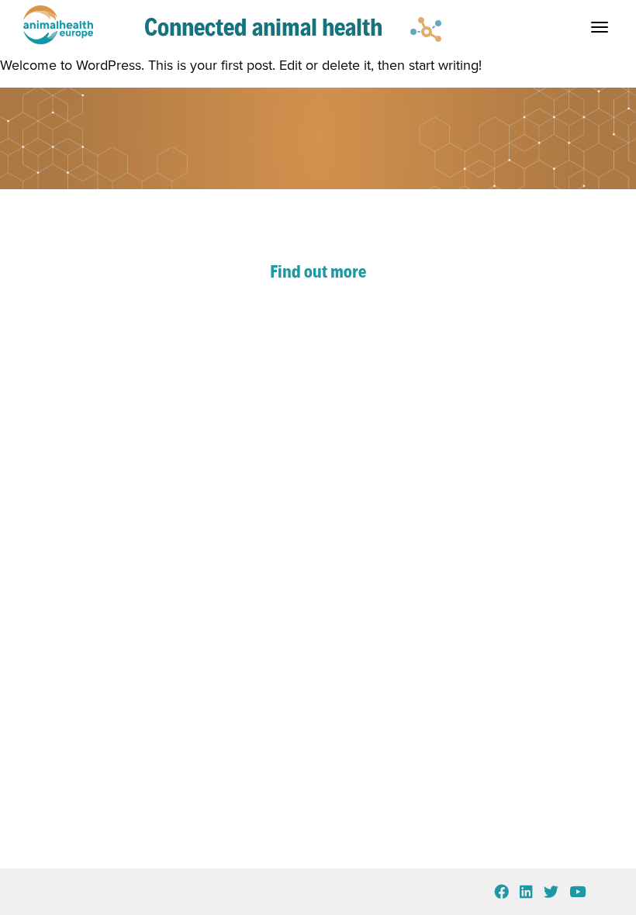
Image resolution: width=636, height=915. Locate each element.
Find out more (318, 271)
